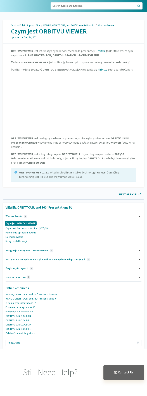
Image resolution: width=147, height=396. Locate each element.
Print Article (14, 343)
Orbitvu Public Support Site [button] (19, 4)
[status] (73, 175)
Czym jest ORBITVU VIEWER (49, 31)
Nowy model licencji (16, 241)
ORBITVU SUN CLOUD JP (18, 325)
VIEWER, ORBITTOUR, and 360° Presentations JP (31, 299)
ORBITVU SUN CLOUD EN (18, 316)
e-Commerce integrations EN (21, 303)
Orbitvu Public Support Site (25, 25)
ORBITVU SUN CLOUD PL (18, 320)
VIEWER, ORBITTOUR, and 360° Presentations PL (69, 25)
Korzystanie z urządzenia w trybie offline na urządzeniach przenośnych (47, 259)
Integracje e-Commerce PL (20, 311)
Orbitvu (100, 51)
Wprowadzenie (106, 25)
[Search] (138, 6)
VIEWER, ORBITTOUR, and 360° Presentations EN (31, 294)
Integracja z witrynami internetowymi (29, 250)
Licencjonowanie (14, 237)
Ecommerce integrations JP (20, 307)
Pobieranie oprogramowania (21, 233)
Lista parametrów (17, 277)
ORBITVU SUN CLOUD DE (18, 329)
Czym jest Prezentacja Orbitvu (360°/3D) (27, 228)
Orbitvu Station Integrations (20, 333)
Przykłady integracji (19, 268)
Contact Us (126, 372)
